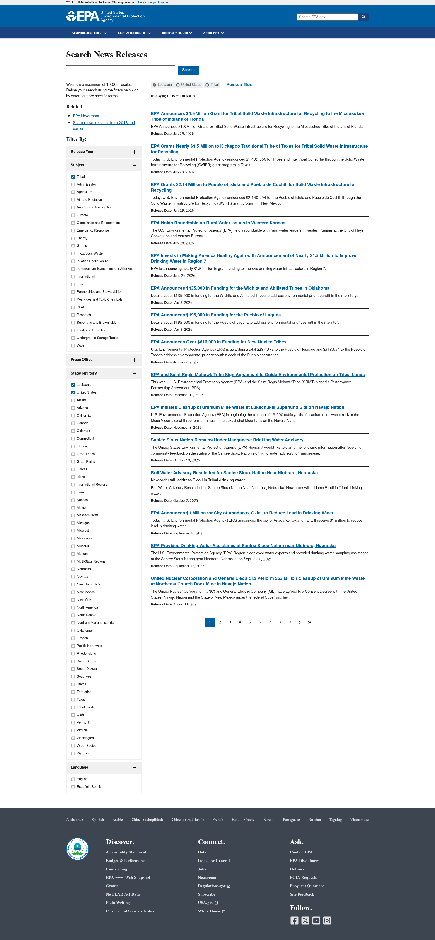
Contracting (116, 869)
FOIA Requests (303, 877)
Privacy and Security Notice (130, 911)
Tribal (214, 85)
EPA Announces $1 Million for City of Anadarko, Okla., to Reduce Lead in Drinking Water (242, 513)
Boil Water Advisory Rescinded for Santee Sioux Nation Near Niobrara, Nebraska (234, 472)
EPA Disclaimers (304, 860)
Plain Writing (118, 902)
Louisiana (164, 85)
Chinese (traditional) (188, 820)
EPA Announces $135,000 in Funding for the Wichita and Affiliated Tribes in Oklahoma (240, 288)
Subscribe (206, 894)
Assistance (74, 820)
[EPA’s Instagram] (327, 920)
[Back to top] (422, 927)
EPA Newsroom (86, 116)
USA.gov (205, 902)
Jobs (202, 869)
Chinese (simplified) (147, 820)
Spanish (98, 820)
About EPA (211, 32)
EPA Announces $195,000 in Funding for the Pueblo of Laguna (216, 315)
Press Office (81, 360)
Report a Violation (175, 32)
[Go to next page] (299, 622)
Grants (112, 886)
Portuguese (291, 820)
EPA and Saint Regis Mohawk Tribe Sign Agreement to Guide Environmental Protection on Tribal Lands (258, 374)
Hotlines (297, 869)
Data (202, 852)
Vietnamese (359, 820)
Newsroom (207, 877)
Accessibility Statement (126, 852)
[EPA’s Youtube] (316, 920)
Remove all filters (239, 85)
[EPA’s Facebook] (294, 920)
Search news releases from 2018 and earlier (104, 126)
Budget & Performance (126, 860)
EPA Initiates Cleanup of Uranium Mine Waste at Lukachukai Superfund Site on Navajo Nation (247, 407)
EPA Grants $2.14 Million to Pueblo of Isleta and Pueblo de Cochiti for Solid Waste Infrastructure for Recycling (253, 187)
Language (79, 767)
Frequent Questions (307, 886)
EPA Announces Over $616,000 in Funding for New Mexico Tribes (219, 342)
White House (209, 911)
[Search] (363, 17)
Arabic (117, 820)
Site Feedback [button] (302, 894)
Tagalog (335, 820)
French (218, 820)
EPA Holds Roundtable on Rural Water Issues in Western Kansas (218, 223)
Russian (315, 820)
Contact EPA (301, 852)
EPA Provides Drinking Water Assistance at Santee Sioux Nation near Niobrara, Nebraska (243, 545)
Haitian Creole (243, 820)
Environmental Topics (87, 32)
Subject (77, 165)
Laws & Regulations (132, 32)
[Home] (105, 16)
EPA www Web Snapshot (128, 877)
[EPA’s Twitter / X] (305, 920)
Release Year (82, 152)
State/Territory (84, 373)
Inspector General (214, 860)
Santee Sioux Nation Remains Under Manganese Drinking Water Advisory (227, 440)
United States (190, 85)
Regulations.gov (212, 886)
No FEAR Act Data (123, 894)
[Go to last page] (309, 622)
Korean (268, 820)
